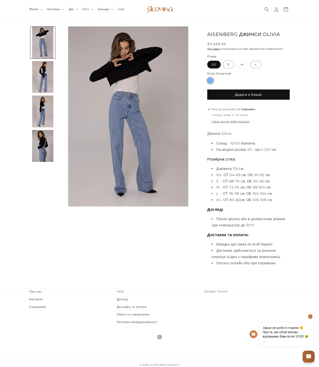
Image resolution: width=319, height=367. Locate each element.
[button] (35, 9)
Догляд (122, 299)
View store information (231, 121)
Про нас (35, 291)
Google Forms (215, 291)
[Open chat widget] (309, 357)
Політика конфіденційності (137, 322)
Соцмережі (37, 307)
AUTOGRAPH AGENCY (164, 364)
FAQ (120, 291)
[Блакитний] (210, 81)
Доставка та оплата (132, 307)
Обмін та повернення (133, 314)
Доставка (213, 48)
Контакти (36, 299)
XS (214, 65)
